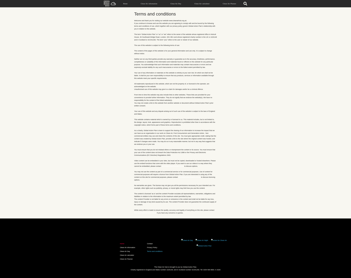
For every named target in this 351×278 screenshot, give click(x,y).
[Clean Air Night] (201, 240)
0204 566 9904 (208, 270)
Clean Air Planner (229, 4)
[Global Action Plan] (106, 6)
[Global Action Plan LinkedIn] (175, 233)
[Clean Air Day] (187, 240)
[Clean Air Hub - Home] (113, 3)
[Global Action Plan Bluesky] (163, 233)
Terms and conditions (155, 251)
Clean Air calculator (202, 4)
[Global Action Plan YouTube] (181, 233)
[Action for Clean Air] (219, 240)
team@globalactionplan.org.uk (173, 166)
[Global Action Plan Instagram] (188, 233)
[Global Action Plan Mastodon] (169, 233)
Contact (150, 244)
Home (125, 4)
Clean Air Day (175, 4)
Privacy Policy (152, 247)
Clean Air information (149, 4)
